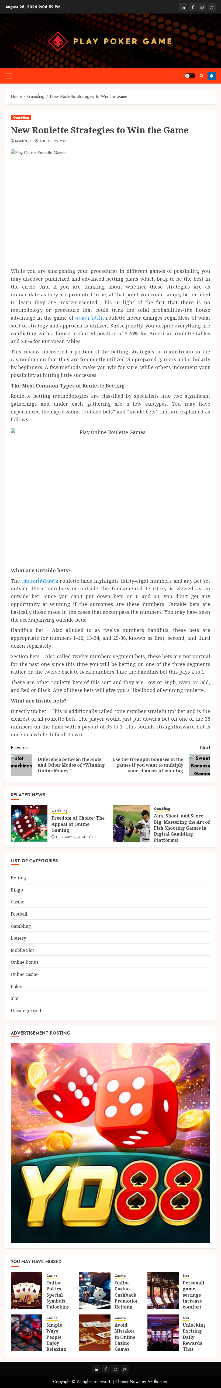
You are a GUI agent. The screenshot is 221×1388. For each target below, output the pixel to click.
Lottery (18, 938)
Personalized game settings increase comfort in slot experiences (197, 1301)
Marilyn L (23, 141)
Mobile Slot (22, 950)
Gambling (21, 117)
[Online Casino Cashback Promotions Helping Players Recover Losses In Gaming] (94, 1290)
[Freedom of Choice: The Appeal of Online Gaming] (29, 823)
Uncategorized (26, 1010)
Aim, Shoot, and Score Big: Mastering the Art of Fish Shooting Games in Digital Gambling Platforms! (182, 828)
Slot (15, 998)
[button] (8, 75)
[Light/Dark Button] (190, 75)
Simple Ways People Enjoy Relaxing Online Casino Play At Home (56, 1349)
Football (19, 914)
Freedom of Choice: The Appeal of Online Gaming (78, 824)
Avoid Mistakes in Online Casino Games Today (125, 1340)
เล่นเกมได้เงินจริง (40, 581)
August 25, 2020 (53, 141)
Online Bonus (24, 962)
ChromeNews (127, 1382)
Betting (18, 878)
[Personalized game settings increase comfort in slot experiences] (163, 1290)
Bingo (17, 890)
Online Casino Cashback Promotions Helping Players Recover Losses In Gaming (128, 1307)
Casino (17, 902)
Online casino (25, 974)
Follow (212, 76)
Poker (17, 986)
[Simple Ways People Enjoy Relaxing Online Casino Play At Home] (26, 1332)
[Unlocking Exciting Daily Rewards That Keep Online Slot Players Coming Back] (163, 1332)
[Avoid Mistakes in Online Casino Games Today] (94, 1332)
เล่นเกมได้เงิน (89, 317)
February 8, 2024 (70, 837)
